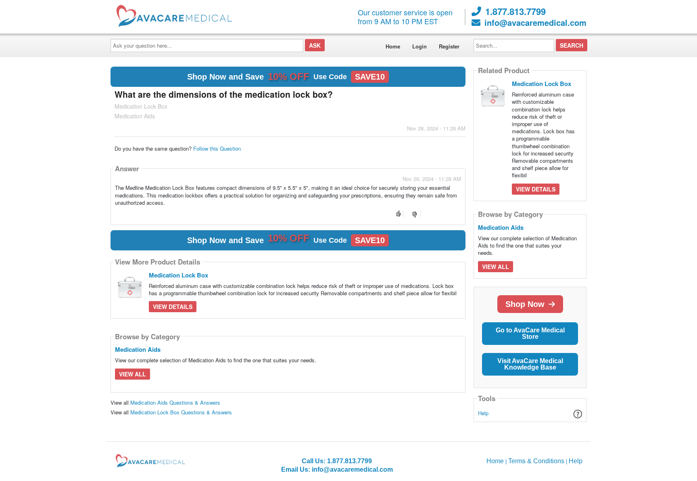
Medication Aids (138, 349)
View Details (172, 306)
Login (419, 46)
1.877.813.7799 (515, 11)
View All (132, 374)
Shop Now (525, 304)
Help (483, 413)
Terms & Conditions (536, 461)
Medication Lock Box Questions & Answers (181, 412)
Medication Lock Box (178, 275)
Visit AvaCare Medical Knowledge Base (530, 364)
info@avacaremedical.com (535, 22)
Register (449, 46)
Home (393, 46)
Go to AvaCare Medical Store (530, 333)
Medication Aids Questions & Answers (175, 402)
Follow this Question (217, 148)
